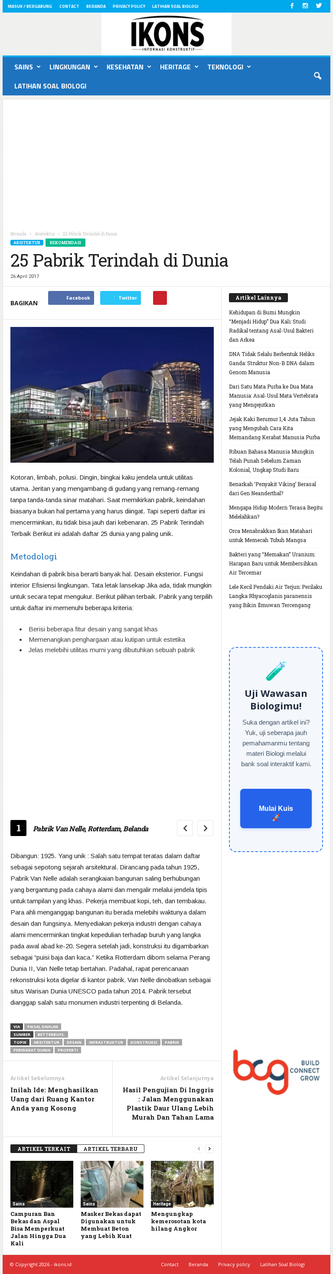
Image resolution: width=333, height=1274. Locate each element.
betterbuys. (51, 1034)
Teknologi (225, 67)
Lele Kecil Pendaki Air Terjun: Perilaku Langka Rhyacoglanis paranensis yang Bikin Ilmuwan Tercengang (275, 595)
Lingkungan (69, 67)
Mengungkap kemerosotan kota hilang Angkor (178, 1221)
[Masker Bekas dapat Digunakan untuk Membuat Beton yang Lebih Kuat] (112, 1184)
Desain (74, 1042)
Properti (68, 1050)
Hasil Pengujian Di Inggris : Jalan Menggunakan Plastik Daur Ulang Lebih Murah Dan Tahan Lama (168, 1103)
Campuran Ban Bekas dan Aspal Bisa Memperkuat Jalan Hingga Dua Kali (38, 1228)
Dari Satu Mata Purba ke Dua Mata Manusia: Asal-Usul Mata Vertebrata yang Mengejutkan (273, 395)
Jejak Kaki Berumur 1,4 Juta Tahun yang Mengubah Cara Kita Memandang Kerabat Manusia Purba (274, 428)
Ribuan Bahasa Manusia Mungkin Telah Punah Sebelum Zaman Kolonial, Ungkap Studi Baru (271, 460)
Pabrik (172, 1042)
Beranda (96, 6)
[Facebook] (292, 6)
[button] (317, 76)
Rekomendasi (65, 242)
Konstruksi (144, 1042)
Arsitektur (26, 242)
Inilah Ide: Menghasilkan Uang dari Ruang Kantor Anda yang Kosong (54, 1098)
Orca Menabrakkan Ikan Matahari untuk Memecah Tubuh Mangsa (270, 535)
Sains (23, 67)
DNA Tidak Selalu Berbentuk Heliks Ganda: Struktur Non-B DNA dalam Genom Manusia (272, 363)
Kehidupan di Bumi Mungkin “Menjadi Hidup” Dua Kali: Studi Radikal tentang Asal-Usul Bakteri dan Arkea (271, 326)
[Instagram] (305, 6)
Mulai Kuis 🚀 (276, 813)
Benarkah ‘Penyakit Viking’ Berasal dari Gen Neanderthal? (272, 488)
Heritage (175, 67)
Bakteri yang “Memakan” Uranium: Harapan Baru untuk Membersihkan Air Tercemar (273, 563)
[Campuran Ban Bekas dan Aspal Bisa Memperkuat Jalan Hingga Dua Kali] (41, 1184)
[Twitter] (318, 6)
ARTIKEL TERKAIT (43, 1148)
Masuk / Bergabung (30, 6)
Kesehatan (125, 67)
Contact (69, 6)
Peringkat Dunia (31, 1050)
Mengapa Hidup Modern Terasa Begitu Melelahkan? (276, 512)
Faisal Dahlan (42, 1026)
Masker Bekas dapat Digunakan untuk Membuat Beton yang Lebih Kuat (111, 1225)
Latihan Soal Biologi (175, 6)
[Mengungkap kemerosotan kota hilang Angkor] (182, 1184)
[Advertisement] (166, 160)
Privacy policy (129, 6)
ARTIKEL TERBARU (110, 1148)
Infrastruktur (106, 1042)
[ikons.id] (166, 34)
